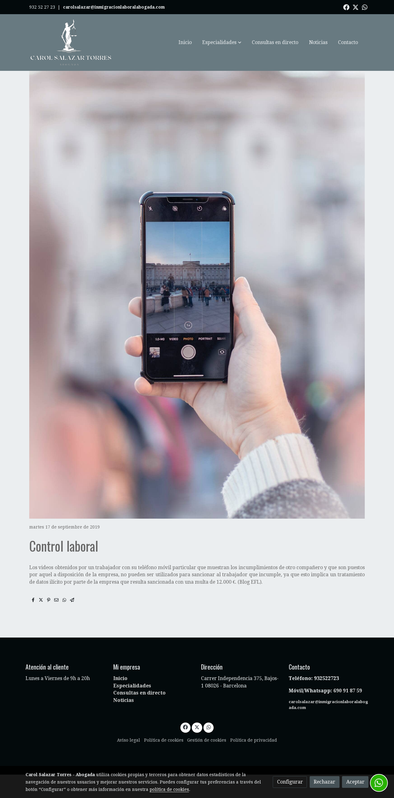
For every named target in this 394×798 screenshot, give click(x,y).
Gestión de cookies (206, 740)
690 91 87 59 (347, 691)
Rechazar (324, 782)
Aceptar (355, 782)
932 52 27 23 (42, 7)
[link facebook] (346, 7)
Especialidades (132, 686)
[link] (71, 42)
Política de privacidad (253, 740)
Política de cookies (163, 740)
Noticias (123, 700)
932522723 (327, 678)
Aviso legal (128, 740)
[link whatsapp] (365, 7)
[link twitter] (355, 7)
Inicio (120, 678)
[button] (222, 42)
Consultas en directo (139, 693)
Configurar (290, 782)
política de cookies (169, 789)
